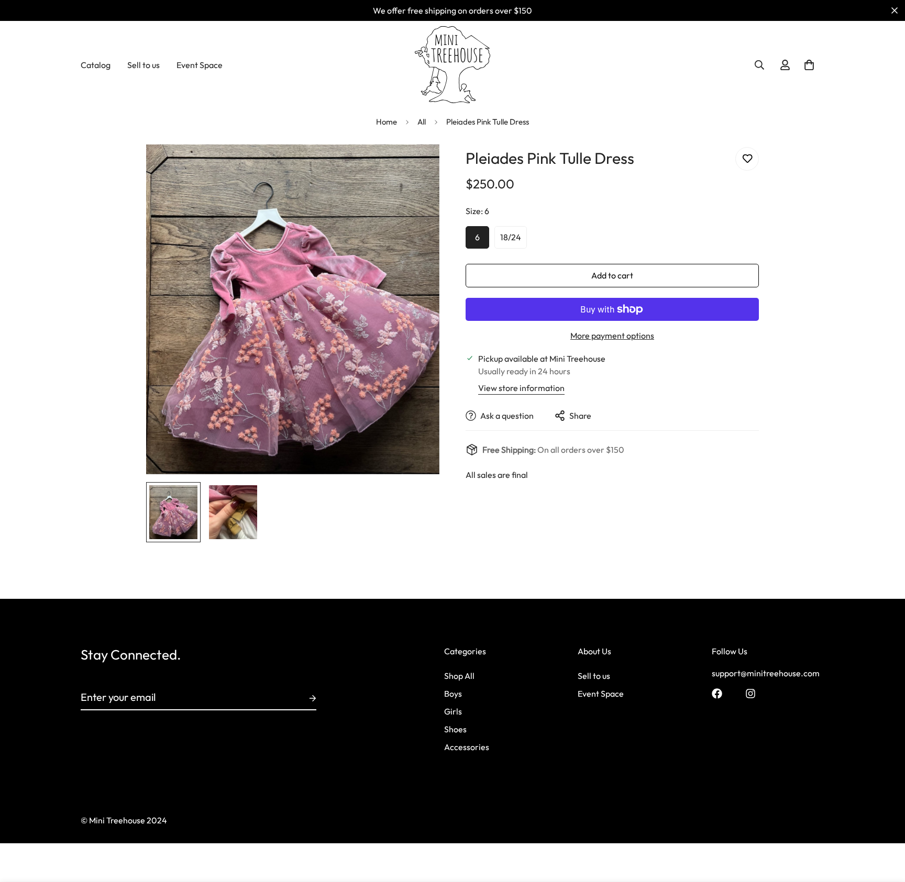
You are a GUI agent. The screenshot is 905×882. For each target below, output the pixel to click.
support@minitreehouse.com (766, 673)
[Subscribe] (304, 698)
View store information (521, 388)
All (421, 122)
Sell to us (143, 65)
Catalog (96, 65)
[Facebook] (717, 693)
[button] (809, 65)
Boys (453, 694)
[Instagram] (750, 693)
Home (386, 122)
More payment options (612, 335)
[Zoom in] (417, 166)
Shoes (455, 729)
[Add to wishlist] (747, 159)
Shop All (459, 676)
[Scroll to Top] (885, 825)
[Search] (759, 64)
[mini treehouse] (453, 64)
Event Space (199, 65)
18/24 (510, 237)
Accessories (466, 747)
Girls (453, 712)
